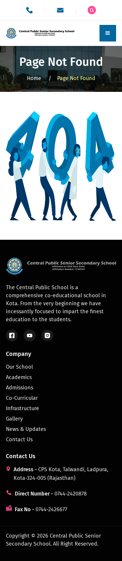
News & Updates (26, 429)
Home (39, 78)
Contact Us (19, 439)
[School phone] (29, 10)
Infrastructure (22, 408)
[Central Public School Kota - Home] (41, 33)
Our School (19, 367)
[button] (107, 33)
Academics (19, 377)
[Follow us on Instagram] (47, 335)
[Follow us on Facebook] (12, 335)
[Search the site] (92, 10)
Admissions (19, 387)
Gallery (14, 418)
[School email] (60, 10)
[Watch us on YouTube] (30, 335)
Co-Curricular (22, 398)
